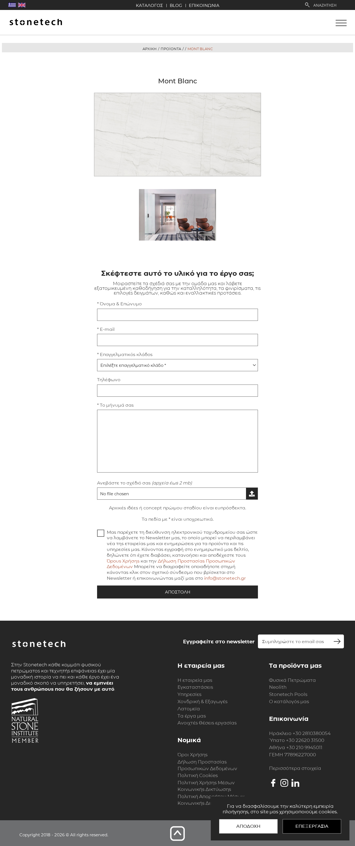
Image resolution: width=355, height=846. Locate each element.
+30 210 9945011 (304, 747)
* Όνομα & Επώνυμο (119, 303)
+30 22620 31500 (305, 740)
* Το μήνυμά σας (115, 405)
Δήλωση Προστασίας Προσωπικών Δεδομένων (207, 765)
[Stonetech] (35, 22)
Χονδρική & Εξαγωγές (202, 701)
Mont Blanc (200, 49)
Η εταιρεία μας (195, 680)
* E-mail (106, 329)
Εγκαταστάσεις (195, 687)
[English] (22, 5)
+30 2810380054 (312, 733)
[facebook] (273, 783)
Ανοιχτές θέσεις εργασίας (207, 723)
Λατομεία (189, 708)
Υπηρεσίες (189, 694)
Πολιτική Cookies (198, 775)
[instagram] (284, 783)
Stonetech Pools (288, 694)
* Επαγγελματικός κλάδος (125, 354)
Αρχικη (150, 49)
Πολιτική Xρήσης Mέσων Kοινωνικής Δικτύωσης (206, 786)
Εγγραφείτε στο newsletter (219, 642)
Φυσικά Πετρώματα (292, 680)
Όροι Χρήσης (192, 754)
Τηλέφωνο (108, 379)
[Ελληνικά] (12, 5)
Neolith (277, 687)
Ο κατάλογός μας (289, 701)
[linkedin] (295, 783)
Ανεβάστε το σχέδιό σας (144, 483)
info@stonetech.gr (225, 578)
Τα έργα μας (192, 716)
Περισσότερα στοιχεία (295, 768)
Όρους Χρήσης (123, 561)
